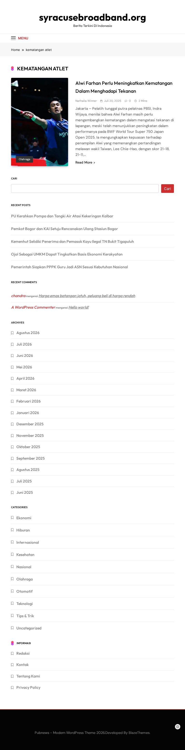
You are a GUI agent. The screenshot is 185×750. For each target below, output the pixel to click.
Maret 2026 (26, 389)
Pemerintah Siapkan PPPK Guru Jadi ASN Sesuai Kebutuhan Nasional (69, 266)
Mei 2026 (24, 367)
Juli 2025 (24, 481)
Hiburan (23, 530)
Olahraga (24, 159)
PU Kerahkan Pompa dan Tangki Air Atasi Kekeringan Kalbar (62, 215)
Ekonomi (23, 517)
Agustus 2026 (28, 332)
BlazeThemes (139, 733)
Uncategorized (28, 628)
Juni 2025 (24, 492)
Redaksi (23, 653)
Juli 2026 (24, 344)
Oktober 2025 (28, 446)
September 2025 (30, 458)
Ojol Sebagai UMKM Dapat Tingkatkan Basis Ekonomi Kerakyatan (67, 254)
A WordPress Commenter (33, 307)
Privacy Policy (28, 687)
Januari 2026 (27, 412)
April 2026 (25, 378)
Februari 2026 (28, 401)
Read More (83, 162)
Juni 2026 (24, 355)
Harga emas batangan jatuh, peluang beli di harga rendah (87, 295)
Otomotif (24, 591)
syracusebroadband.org (92, 17)
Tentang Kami (28, 676)
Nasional (23, 566)
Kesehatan (25, 554)
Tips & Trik (25, 615)
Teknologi (24, 603)
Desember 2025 (30, 423)
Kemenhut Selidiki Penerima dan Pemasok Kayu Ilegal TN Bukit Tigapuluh (72, 241)
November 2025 (30, 435)
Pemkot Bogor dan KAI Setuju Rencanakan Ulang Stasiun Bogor (64, 228)
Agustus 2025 (28, 469)
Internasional (27, 542)
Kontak (22, 664)
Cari (14, 178)
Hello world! (78, 307)
